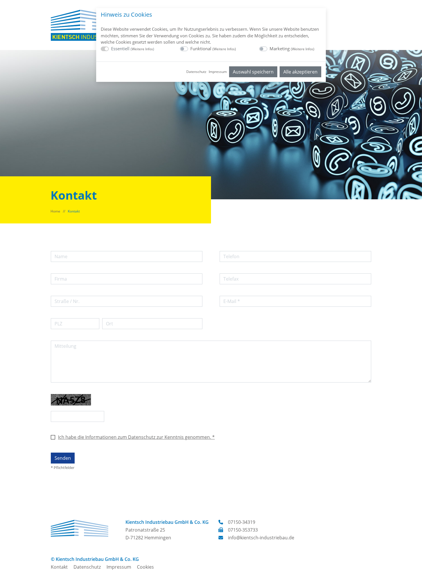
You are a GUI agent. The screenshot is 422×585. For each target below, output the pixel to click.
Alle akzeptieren (300, 72)
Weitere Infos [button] (142, 49)
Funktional (213, 48)
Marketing (292, 48)
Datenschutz (196, 71)
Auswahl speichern (253, 72)
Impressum (218, 71)
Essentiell (132, 48)
